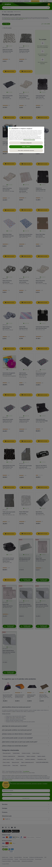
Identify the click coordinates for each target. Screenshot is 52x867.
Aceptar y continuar (26, 146)
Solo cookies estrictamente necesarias (26, 150)
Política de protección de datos (29, 139)
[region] (26, 140)
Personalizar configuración (26, 142)
